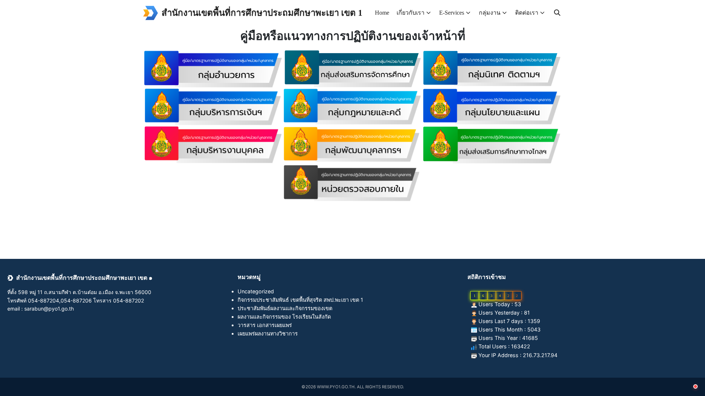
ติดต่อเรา (526, 13)
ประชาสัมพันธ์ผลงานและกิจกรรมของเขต (285, 308)
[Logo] (150, 13)
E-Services (451, 13)
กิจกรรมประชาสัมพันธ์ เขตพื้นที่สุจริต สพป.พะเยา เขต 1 (300, 300)
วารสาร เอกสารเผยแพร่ (265, 325)
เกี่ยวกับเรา (410, 13)
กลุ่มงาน (489, 13)
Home (382, 13)
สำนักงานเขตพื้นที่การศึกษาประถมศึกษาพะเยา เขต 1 (262, 13)
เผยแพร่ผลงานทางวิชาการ (268, 333)
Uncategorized (256, 291)
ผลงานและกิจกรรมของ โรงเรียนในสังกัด (284, 317)
